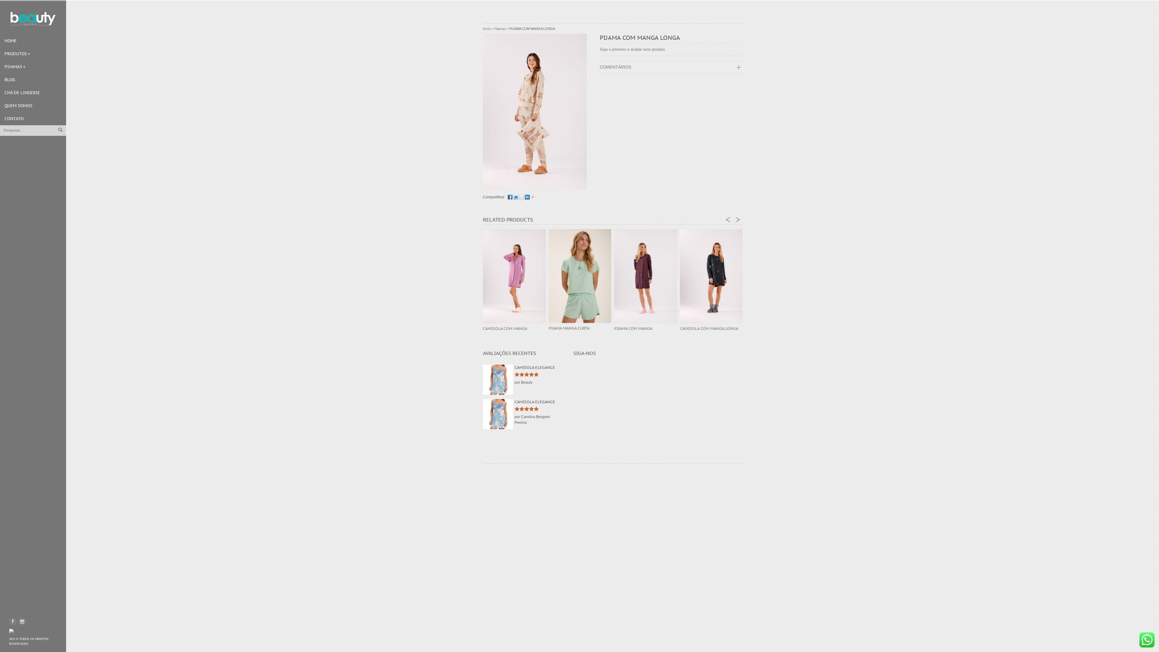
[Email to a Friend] (521, 197)
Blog (10, 79)
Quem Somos (18, 105)
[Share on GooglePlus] (533, 197)
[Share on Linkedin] (527, 197)
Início (487, 28)
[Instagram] (22, 621)
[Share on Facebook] (510, 197)
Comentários (615, 67)
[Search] (60, 129)
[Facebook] (13, 621)
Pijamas (13, 66)
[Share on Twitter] (515, 197)
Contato (14, 118)
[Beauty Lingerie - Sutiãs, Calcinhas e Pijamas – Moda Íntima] (33, 18)
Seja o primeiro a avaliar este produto (632, 49)
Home (11, 40)
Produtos (16, 53)
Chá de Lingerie (22, 92)
